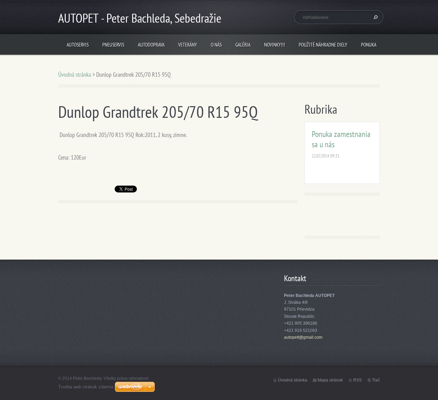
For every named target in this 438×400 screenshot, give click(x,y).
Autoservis (78, 44)
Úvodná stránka (74, 74)
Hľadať (375, 17)
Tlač (376, 380)
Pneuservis (113, 44)
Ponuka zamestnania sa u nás (341, 139)
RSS (357, 380)
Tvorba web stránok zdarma (85, 386)
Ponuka (368, 44)
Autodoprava (151, 44)
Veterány (187, 44)
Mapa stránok (330, 380)
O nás (216, 44)
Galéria (242, 44)
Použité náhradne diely (323, 44)
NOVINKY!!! (274, 44)
